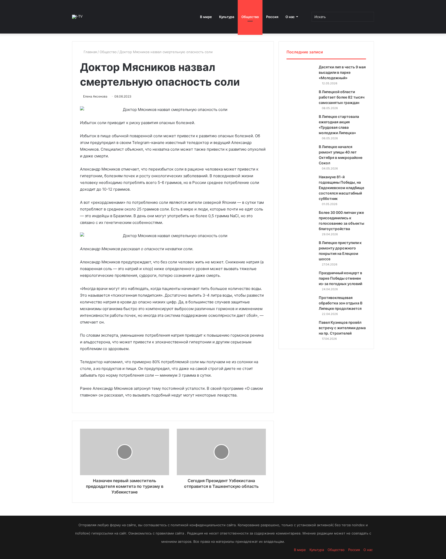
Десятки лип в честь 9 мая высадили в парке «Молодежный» (342, 72)
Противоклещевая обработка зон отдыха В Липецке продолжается (340, 303)
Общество (250, 17)
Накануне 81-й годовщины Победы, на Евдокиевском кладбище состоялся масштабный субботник (341, 188)
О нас (290, 17)
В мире (206, 17)
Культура (226, 17)
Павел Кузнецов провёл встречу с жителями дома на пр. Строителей (342, 327)
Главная (90, 52)
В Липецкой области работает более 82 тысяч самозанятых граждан (341, 97)
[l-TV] (77, 17)
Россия (272, 17)
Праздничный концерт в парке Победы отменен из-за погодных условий (340, 278)
